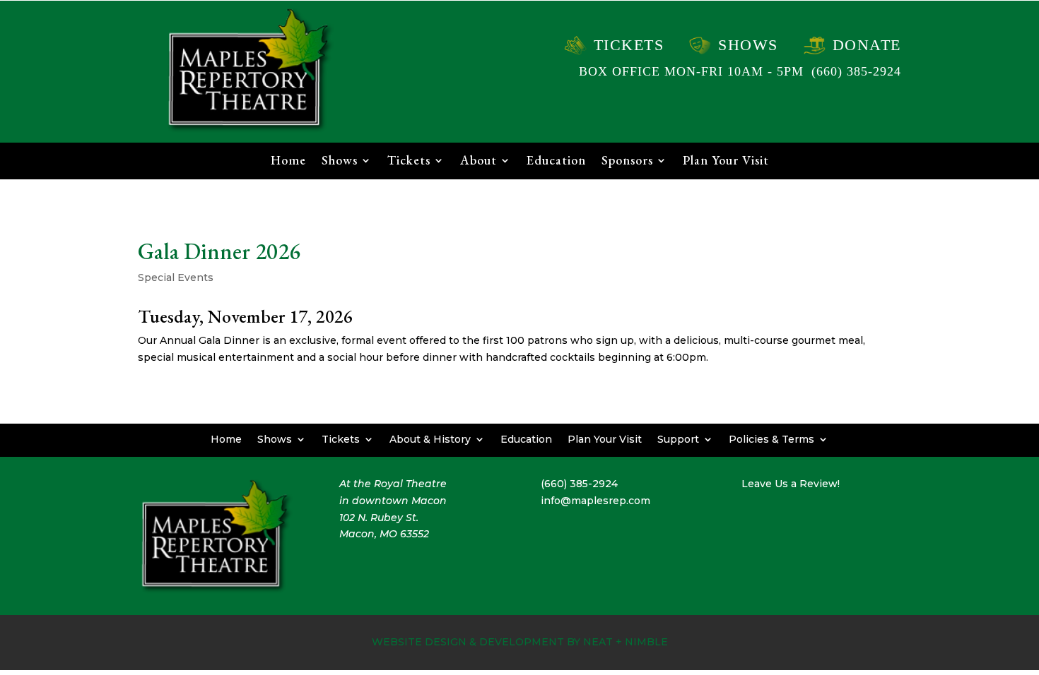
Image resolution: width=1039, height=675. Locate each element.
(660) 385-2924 (856, 71)
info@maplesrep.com (595, 500)
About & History (430, 438)
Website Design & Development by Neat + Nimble (520, 641)
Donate (867, 45)
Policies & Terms (771, 438)
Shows (748, 45)
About (478, 161)
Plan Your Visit (726, 161)
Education (556, 161)
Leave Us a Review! (790, 483)
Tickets (629, 45)
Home (288, 161)
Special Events (175, 277)
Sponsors (627, 161)
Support (678, 438)
